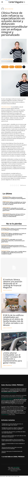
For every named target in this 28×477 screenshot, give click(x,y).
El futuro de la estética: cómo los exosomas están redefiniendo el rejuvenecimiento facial (13, 440)
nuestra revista (4, 414)
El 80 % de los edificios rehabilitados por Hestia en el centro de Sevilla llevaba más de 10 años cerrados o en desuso (14, 203)
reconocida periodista (6, 392)
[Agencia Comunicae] (2, 9)
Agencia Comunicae (8, 8)
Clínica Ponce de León (6, 107)
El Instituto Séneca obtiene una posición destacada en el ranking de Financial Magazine (14, 198)
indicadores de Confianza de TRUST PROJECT (11, 398)
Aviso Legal (10, 469)
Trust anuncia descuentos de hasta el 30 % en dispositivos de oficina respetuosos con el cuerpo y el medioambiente (14, 215)
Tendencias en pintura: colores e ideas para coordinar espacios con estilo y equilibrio (12, 428)
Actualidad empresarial (7, 59)
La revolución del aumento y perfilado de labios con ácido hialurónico (13, 432)
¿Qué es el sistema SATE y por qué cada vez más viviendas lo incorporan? (14, 436)
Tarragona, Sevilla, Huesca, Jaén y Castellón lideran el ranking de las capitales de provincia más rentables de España (13, 253)
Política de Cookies (14, 470)
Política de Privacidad (16, 469)
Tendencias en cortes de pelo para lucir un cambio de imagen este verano (12, 424)
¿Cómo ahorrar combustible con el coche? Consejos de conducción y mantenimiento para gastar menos (14, 209)
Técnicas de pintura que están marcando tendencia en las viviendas (12, 448)
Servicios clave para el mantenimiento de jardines (12, 452)
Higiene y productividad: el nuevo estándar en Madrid (13, 444)
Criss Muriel (14, 392)
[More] (24, 67)
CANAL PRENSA (16, 467)
